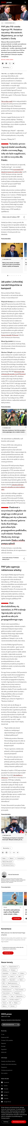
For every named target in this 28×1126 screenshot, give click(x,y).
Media (5, 907)
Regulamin (4, 1067)
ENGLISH (3, 1052)
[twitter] (10, 852)
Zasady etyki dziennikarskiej (8, 1064)
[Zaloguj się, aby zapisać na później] (20, 907)
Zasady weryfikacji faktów (8, 1061)
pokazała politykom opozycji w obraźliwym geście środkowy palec (13, 487)
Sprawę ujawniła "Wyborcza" (9, 335)
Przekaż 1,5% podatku (7, 1040)
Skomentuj (6, 67)
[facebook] (6, 852)
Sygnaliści (4, 1049)
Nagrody (3, 1043)
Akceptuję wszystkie (18, 1122)
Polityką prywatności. (7, 1113)
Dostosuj (6, 1122)
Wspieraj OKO (5, 1037)
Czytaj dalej (17, 918)
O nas (2, 1034)
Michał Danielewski (13, 874)
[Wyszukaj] (25, 2)
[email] (14, 852)
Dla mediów (4, 1073)
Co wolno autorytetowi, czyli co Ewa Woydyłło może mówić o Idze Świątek (12, 912)
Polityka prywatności (6, 1070)
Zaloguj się (7, 953)
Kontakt (3, 1046)
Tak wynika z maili (6, 101)
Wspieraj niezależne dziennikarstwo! (11, 1020)
